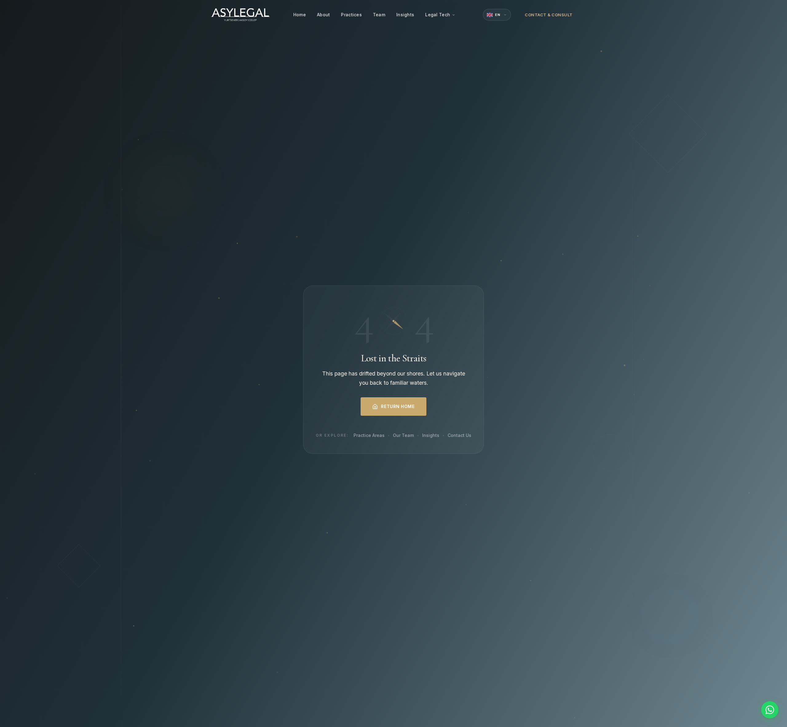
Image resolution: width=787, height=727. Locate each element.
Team (379, 14)
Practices (351, 14)
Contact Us (459, 435)
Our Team (403, 435)
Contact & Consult (549, 14)
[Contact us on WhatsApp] (769, 709)
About (323, 14)
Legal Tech (437, 14)
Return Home (397, 406)
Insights (405, 14)
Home (299, 14)
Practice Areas (369, 435)
